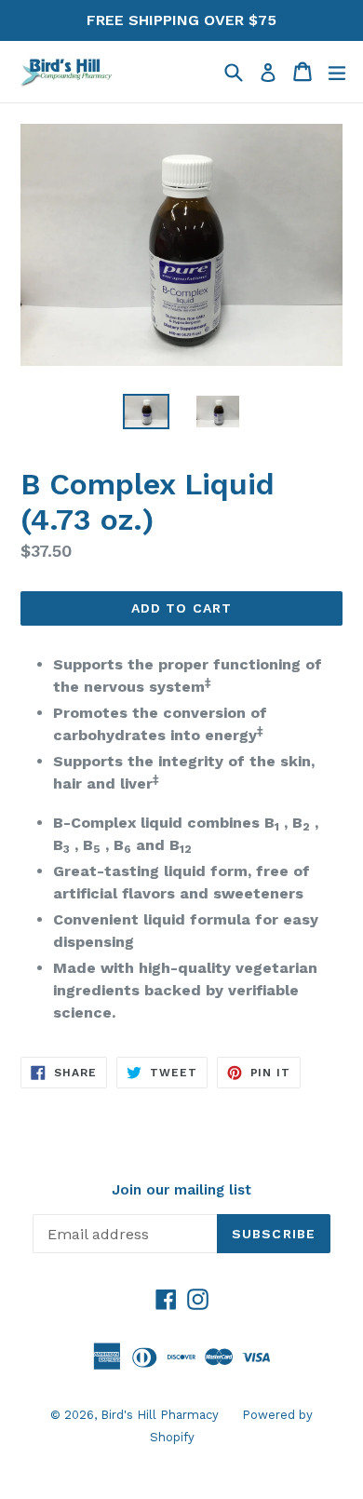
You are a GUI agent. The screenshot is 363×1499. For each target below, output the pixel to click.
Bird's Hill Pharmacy (160, 1415)
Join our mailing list (181, 1190)
